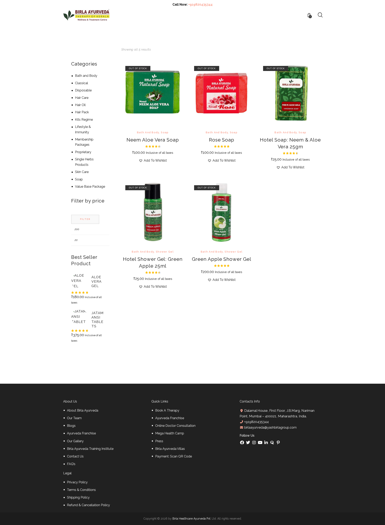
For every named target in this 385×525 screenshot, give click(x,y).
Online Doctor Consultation (175, 426)
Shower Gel (165, 251)
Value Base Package (90, 186)
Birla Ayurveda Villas (170, 449)
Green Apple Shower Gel (221, 259)
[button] (147, 93)
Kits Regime (84, 119)
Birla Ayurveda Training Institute (90, 449)
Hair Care (81, 98)
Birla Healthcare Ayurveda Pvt (191, 518)
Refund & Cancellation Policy (88, 505)
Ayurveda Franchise (81, 433)
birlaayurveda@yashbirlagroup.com (270, 427)
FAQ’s (71, 464)
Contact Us (75, 456)
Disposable (83, 90)
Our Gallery (75, 441)
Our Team (74, 418)
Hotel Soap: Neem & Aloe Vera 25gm (290, 143)
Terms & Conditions (81, 490)
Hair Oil (80, 105)
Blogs (71, 426)
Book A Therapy (167, 410)
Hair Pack (82, 112)
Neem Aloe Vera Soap (153, 140)
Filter (85, 219)
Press (159, 441)
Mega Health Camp (169, 433)
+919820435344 (200, 4)
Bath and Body (148, 132)
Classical (81, 83)
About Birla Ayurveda (82, 410)
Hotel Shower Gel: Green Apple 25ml (152, 262)
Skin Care (82, 172)
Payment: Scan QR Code (173, 456)
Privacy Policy (77, 482)
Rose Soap (221, 140)
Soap (164, 132)
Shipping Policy (78, 497)
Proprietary (83, 152)
